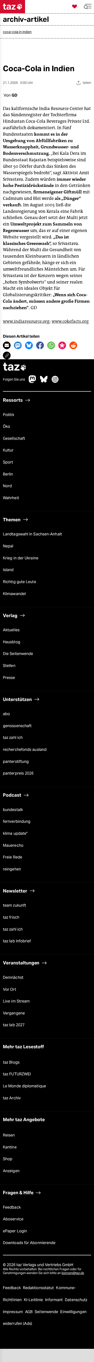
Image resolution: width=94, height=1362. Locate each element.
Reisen (9, 1135)
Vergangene (14, 1013)
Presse (9, 677)
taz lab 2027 (14, 1025)
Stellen (9, 665)
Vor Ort (9, 989)
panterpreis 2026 (18, 773)
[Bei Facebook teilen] (40, 345)
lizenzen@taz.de (72, 1273)
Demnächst (13, 977)
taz (15, 367)
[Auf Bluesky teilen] (29, 345)
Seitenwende (47, 1312)
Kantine (10, 1147)
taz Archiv (12, 1098)
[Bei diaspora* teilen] (62, 345)
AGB (29, 1312)
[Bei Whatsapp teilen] (51, 345)
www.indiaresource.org (26, 321)
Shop (7, 1159)
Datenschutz (76, 1300)
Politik (8, 414)
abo (6, 714)
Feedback (12, 1207)
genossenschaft (17, 726)
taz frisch (11, 917)
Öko (6, 426)
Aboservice (13, 1219)
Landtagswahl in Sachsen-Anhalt (32, 534)
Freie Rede (12, 857)
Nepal (8, 546)
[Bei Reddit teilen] (73, 345)
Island (8, 570)
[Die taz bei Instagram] (55, 382)
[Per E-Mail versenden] (7, 345)
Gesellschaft (14, 438)
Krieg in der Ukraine (20, 558)
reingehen (12, 869)
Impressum (13, 1312)
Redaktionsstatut (39, 1288)
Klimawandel (14, 593)
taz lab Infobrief (17, 941)
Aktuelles (11, 630)
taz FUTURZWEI (17, 1074)
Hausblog (11, 642)
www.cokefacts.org (70, 321)
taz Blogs (11, 1062)
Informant (54, 1300)
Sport (8, 462)
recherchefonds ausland (25, 749)
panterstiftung (16, 761)
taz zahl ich (13, 737)
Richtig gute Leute (19, 582)
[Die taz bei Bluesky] (44, 382)
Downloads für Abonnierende (29, 1242)
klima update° (15, 833)
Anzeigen (11, 1171)
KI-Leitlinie (34, 1300)
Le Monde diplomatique (24, 1086)
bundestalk (13, 809)
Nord (7, 486)
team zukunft (14, 905)
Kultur (8, 450)
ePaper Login (15, 1231)
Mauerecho (13, 845)
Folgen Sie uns (14, 379)
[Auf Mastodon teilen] (18, 345)
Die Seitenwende (18, 653)
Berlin (8, 474)
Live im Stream (16, 1001)
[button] (88, 6)
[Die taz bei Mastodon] (32, 382)
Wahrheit (11, 498)
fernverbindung (16, 821)
